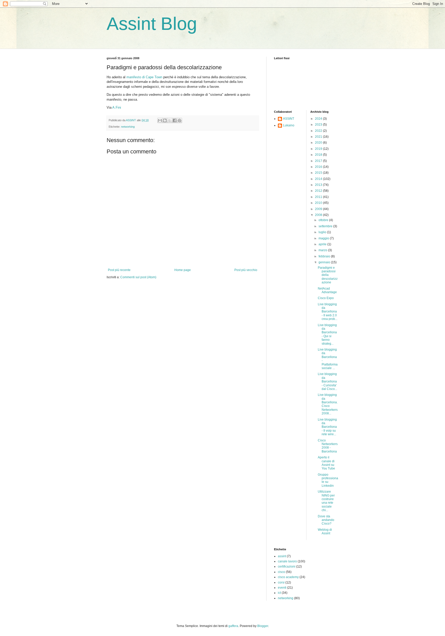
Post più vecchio (245, 270)
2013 (319, 185)
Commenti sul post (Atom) (138, 277)
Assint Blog (152, 24)
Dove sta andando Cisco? (326, 520)
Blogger (262, 626)
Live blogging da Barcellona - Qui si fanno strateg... (327, 334)
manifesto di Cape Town (144, 77)
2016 (319, 167)
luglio (323, 232)
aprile (323, 244)
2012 (319, 191)
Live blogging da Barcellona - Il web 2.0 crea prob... (327, 311)
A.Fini (116, 107)
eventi (282, 587)
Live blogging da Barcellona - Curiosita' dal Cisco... (327, 381)
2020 (319, 142)
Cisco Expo (326, 298)
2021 (319, 136)
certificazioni (286, 566)
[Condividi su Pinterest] (179, 120)
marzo (323, 250)
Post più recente (119, 270)
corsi (281, 582)
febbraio (325, 256)
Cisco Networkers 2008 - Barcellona (328, 446)
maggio (324, 238)
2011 (319, 197)
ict (279, 593)
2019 (319, 149)
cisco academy (288, 577)
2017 (319, 161)
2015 (319, 173)
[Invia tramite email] (159, 120)
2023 (319, 124)
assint (282, 556)
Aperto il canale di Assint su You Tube (326, 463)
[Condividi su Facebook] (174, 120)
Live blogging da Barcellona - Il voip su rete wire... (327, 427)
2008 (319, 215)
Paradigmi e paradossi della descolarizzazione (328, 275)
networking (128, 126)
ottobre (324, 220)
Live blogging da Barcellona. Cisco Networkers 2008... (328, 404)
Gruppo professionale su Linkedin (328, 480)
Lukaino (288, 125)
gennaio (325, 262)
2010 (319, 203)
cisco (281, 572)
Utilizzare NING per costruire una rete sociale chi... (326, 501)
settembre (326, 226)
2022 (319, 131)
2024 (319, 118)
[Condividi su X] (169, 120)
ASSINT (288, 118)
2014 (319, 179)
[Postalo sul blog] (164, 120)
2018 (319, 154)
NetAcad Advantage (327, 290)
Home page (182, 270)
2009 (319, 209)
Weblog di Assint (325, 531)
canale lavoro (287, 561)
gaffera (233, 626)
